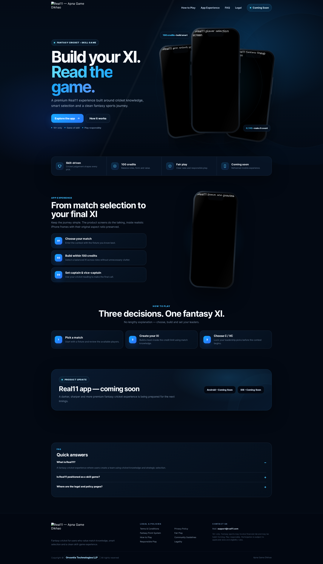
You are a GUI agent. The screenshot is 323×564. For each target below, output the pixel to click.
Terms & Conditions (149, 528)
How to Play (188, 7)
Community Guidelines (185, 537)
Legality (178, 541)
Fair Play (178, 533)
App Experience (210, 7)
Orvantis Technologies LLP (82, 557)
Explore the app (65, 118)
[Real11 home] (70, 8)
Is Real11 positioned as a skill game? (78, 476)
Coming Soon (261, 7)
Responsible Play (148, 541)
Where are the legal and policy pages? (80, 486)
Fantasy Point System (150, 533)
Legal (238, 7)
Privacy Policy (181, 528)
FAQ (227, 7)
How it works (98, 118)
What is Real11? (66, 462)
